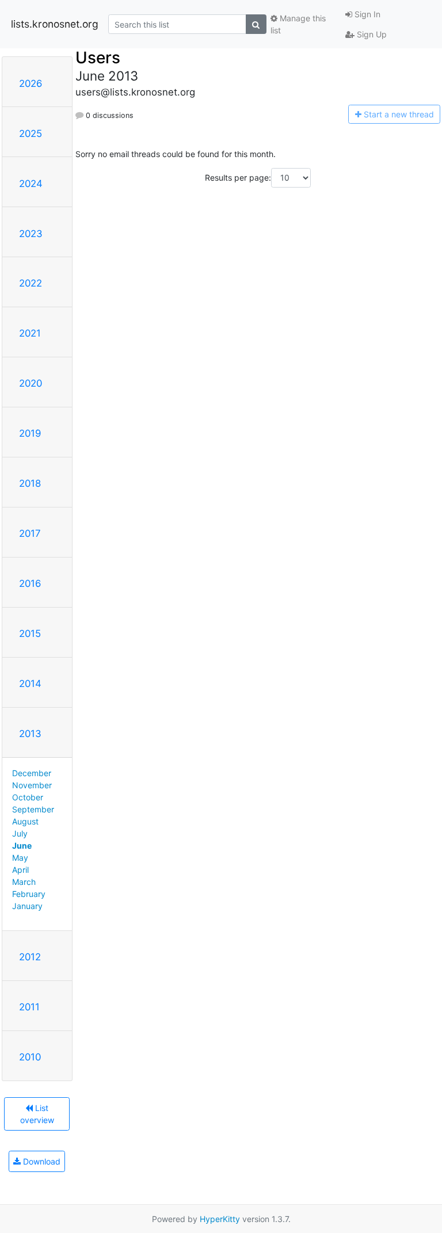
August (25, 821)
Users (97, 57)
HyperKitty (220, 1219)
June (22, 845)
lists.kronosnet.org (54, 24)
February (28, 894)
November (32, 785)
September (33, 809)
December (31, 773)
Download (40, 1161)
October (27, 797)
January (27, 906)
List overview (37, 1114)
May (20, 857)
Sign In (366, 14)
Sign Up (371, 34)
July (20, 833)
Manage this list (298, 24)
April (20, 870)
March (24, 882)
